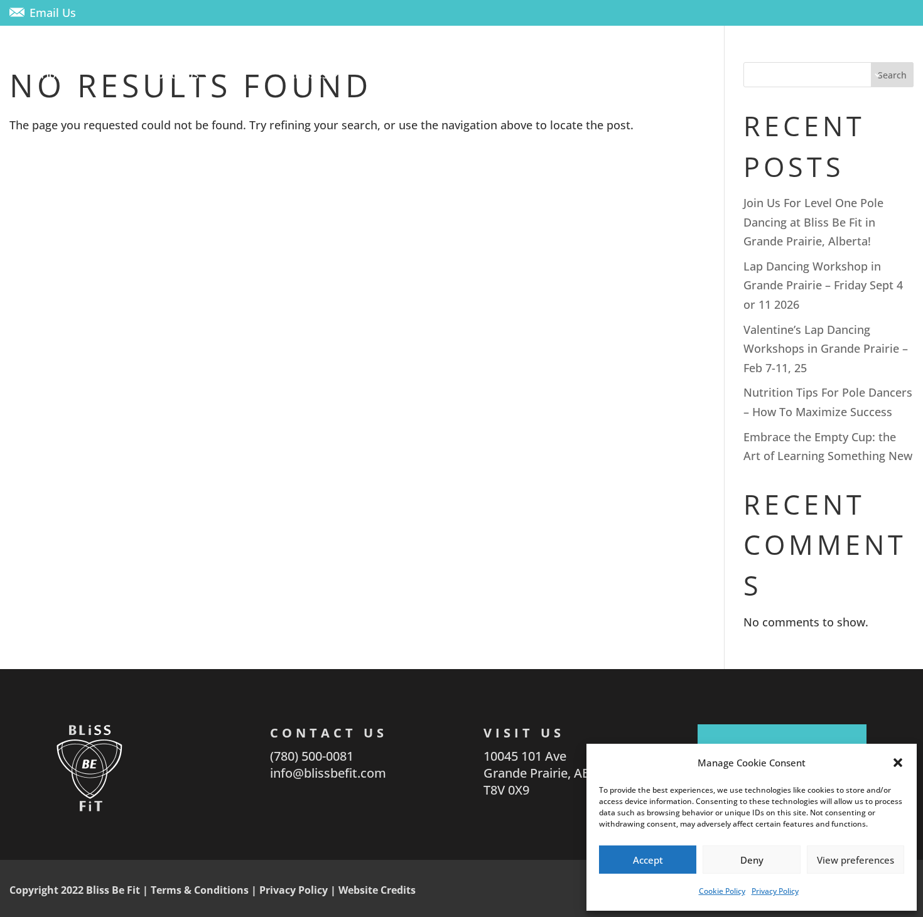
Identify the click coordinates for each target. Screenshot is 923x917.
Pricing (664, 74)
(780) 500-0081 (312, 756)
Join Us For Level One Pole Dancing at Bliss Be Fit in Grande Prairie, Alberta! (813, 222)
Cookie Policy (722, 891)
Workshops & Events (814, 74)
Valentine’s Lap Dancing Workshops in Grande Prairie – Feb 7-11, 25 (825, 348)
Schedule (545, 74)
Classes (308, 74)
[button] (898, 762)
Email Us (53, 12)
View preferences (855, 860)
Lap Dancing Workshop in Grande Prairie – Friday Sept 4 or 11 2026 (823, 285)
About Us (174, 74)
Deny (752, 860)
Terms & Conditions (200, 890)
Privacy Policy (775, 891)
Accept (648, 860)
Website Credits (377, 890)
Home (57, 74)
